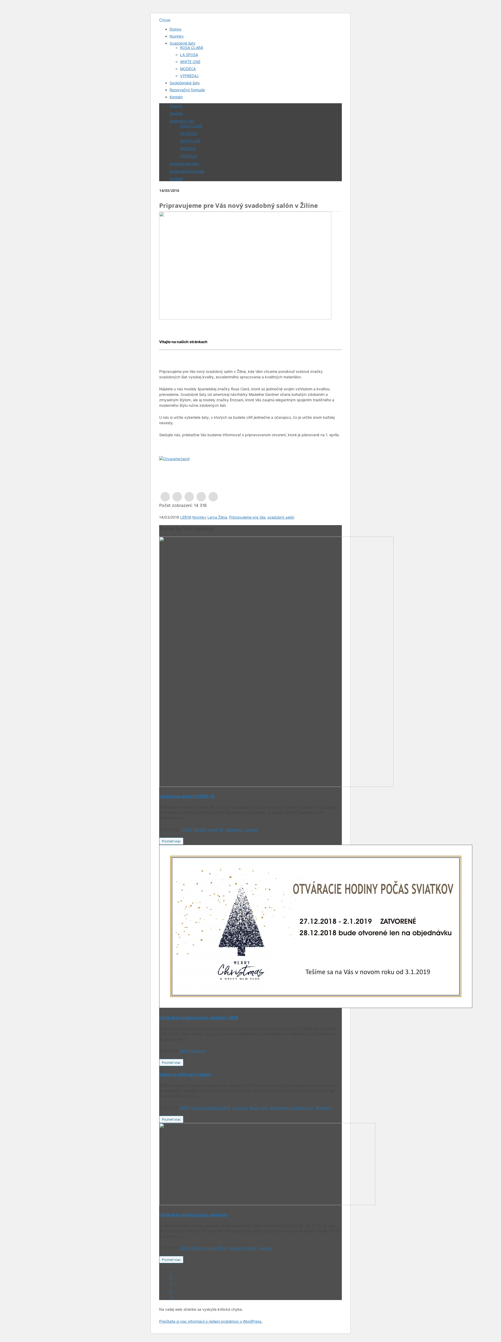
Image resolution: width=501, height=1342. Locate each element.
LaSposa (239, 1108)
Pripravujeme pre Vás (247, 517)
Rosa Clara (258, 1108)
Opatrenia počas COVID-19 (186, 796)
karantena (234, 829)
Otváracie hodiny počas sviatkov (193, 1215)
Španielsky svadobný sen (291, 1108)
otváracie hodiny (243, 1248)
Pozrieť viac (171, 841)
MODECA (188, 68)
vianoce (265, 1248)
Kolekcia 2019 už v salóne (185, 1074)
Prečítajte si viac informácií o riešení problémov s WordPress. (210, 1321)
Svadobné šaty (182, 43)
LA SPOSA (189, 54)
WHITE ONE (190, 61)
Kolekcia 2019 (218, 1108)
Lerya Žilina (217, 517)
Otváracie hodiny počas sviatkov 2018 (198, 1018)
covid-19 (215, 829)
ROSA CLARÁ (191, 47)
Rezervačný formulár (187, 90)
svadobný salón (280, 517)
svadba (251, 829)
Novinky (177, 36)
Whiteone (323, 1108)
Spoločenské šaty (185, 83)
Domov (176, 29)
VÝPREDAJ (189, 76)
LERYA (185, 517)
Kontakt (176, 97)
